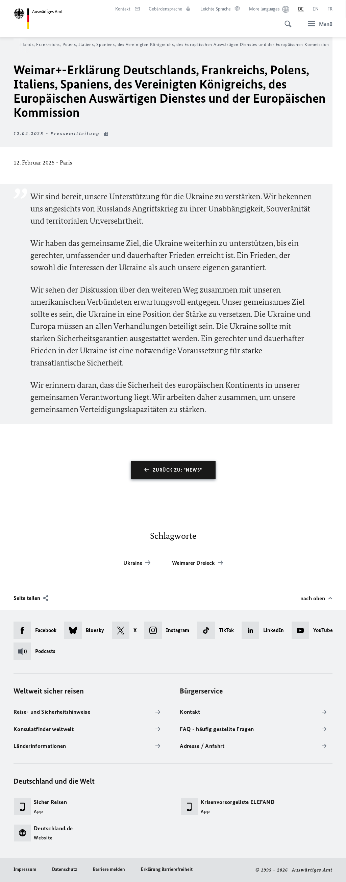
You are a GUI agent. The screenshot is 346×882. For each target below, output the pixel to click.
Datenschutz (64, 869)
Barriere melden (109, 869)
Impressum (25, 869)
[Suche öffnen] (285, 20)
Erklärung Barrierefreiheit (167, 869)
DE (301, 9)
